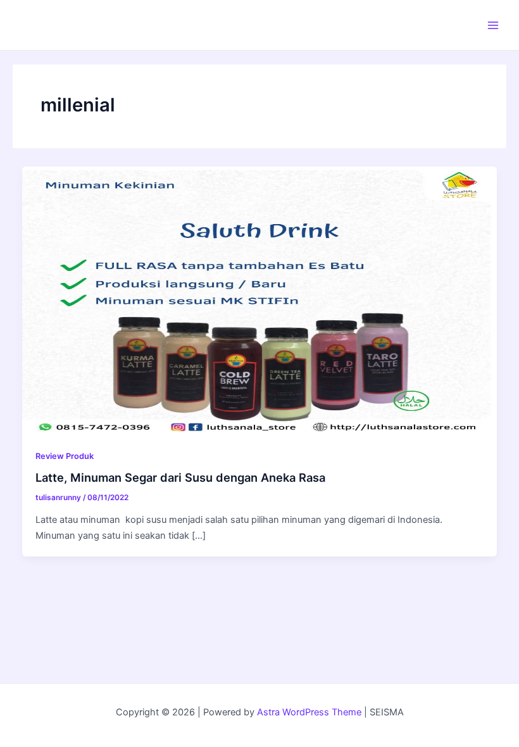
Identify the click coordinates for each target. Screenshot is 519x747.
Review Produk (64, 456)
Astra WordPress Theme (309, 712)
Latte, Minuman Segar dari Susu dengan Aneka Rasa (181, 477)
